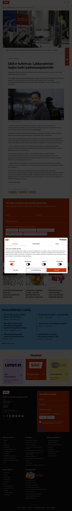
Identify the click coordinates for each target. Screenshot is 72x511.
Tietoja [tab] (57, 243)
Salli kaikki (56, 270)
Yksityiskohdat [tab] (36, 243)
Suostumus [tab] (15, 243)
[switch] (28, 264)
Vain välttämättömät (36, 270)
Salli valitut (15, 270)
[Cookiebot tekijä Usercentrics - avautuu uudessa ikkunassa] (60, 240)
